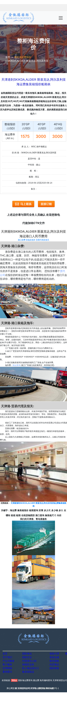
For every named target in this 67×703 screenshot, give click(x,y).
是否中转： (33, 158)
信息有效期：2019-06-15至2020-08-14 (34, 183)
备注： (34, 189)
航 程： (34, 171)
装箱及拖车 (30, 240)
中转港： (32, 165)
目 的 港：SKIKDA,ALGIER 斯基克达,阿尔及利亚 (34, 152)
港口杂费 (21, 240)
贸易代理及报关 (42, 240)
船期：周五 (34, 177)
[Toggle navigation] (60, 18)
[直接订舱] (46, 204)
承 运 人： (26, 146)
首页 (7, 57)
